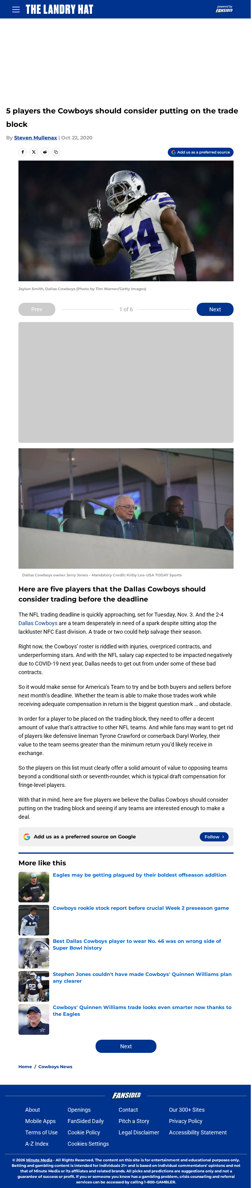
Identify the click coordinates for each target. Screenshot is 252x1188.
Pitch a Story (134, 1121)
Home (25, 1066)
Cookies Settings (88, 1144)
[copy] (56, 152)
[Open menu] (16, 9)
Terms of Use (41, 1132)
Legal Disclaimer (139, 1132)
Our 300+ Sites (187, 1109)
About (32, 1109)
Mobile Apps (40, 1121)
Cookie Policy (84, 1132)
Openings (79, 1109)
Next (215, 309)
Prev (36, 309)
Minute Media (39, 1160)
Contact (128, 1109)
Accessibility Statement (198, 1132)
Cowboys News (55, 1066)
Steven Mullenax (35, 138)
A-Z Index (37, 1144)
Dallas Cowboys (37, 623)
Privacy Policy (186, 1121)
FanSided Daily (86, 1121)
